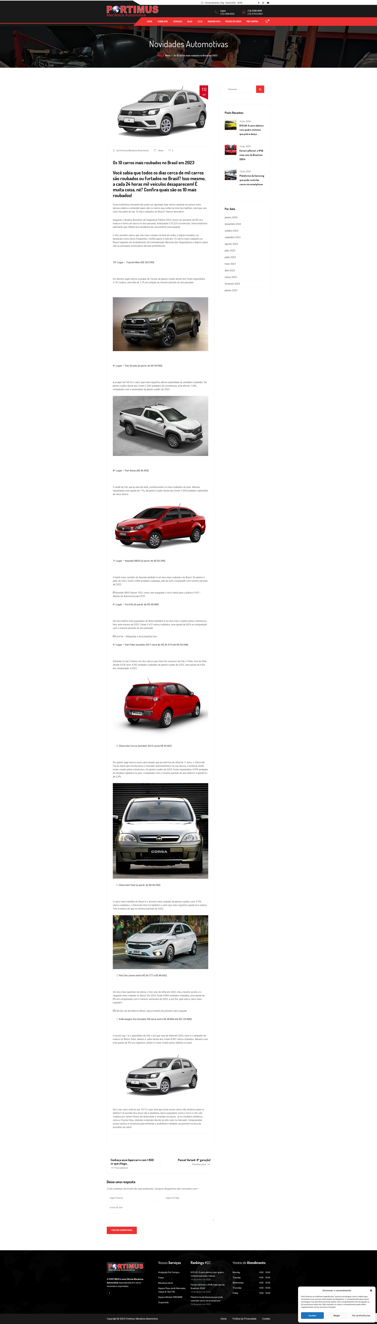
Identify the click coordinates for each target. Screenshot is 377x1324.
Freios (161, 1278)
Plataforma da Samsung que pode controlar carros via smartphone (251, 180)
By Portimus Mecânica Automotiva (133, 150)
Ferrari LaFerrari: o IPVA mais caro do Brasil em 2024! (251, 155)
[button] (371, 1290)
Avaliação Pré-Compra (168, 1272)
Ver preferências (361, 1315)
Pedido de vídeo (233, 21)
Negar (337, 1315)
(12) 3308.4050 (227, 14)
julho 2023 (230, 250)
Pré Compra (252, 21)
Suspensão (163, 1302)
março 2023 (231, 277)
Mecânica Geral (165, 1283)
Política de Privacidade (244, 1318)
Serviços (177, 21)
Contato (266, 1318)
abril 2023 (230, 270)
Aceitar (312, 1315)
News (160, 150)
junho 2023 (230, 257)
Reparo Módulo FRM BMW (170, 1297)
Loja (199, 21)
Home (149, 21)
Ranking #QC (214, 21)
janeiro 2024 (231, 217)
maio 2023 (230, 263)
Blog (189, 21)
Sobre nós (163, 21)
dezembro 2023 (233, 224)
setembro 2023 (233, 237)
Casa (159, 55)
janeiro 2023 (231, 290)
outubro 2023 (231, 230)
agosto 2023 (231, 244)
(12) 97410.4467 (255, 14)
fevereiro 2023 (232, 283)
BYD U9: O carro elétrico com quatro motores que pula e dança (251, 130)
